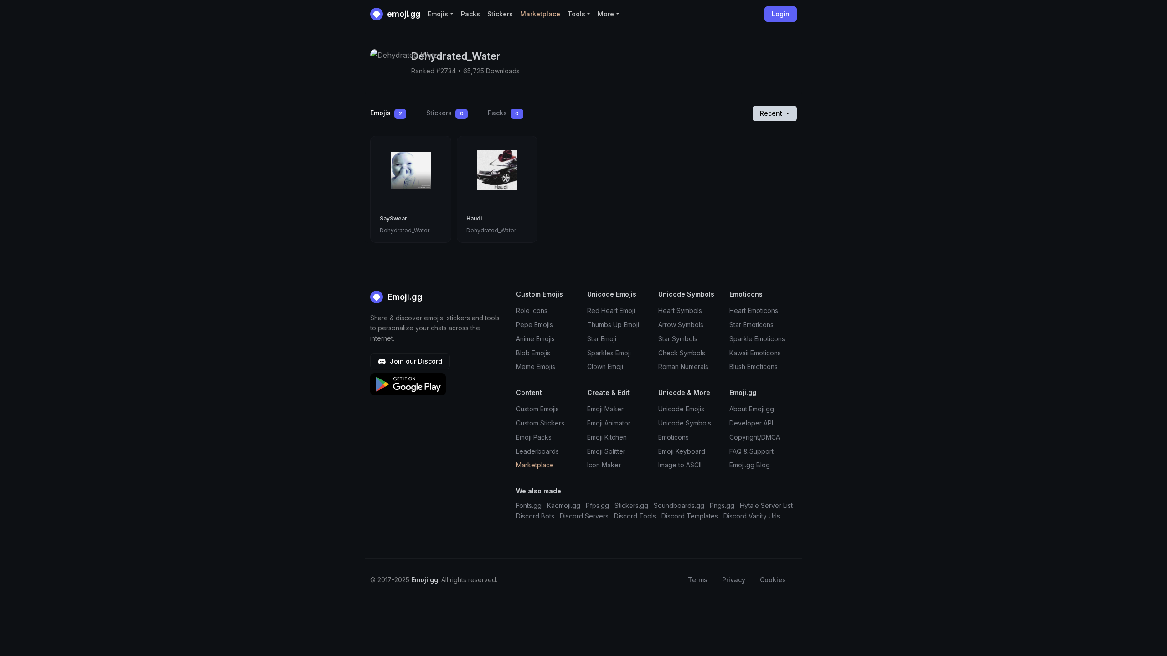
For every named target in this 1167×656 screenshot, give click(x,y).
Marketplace (540, 14)
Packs (470, 14)
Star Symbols (677, 339)
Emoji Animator (608, 423)
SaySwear (393, 218)
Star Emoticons (751, 324)
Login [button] (781, 14)
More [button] (606, 14)
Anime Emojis (535, 339)
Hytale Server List (766, 505)
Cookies (773, 580)
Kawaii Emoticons (755, 353)
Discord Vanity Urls (751, 516)
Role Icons (531, 310)
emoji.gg (402, 14)
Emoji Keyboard (681, 451)
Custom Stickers (540, 423)
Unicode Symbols (684, 423)
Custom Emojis (537, 409)
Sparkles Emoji (609, 353)
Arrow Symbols (680, 324)
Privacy (733, 580)
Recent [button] (772, 113)
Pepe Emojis (534, 324)
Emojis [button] (438, 14)
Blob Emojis (533, 353)
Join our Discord (415, 361)
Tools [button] (576, 14)
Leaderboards (537, 451)
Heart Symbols (680, 310)
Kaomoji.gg (563, 505)
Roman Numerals (683, 366)
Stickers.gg (631, 505)
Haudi (474, 218)
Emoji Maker (605, 409)
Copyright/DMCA (754, 437)
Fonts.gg (529, 505)
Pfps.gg (597, 505)
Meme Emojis (535, 366)
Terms (697, 580)
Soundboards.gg (679, 505)
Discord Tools (635, 516)
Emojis (386, 113)
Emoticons (673, 437)
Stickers (500, 14)
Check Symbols (681, 353)
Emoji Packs (534, 437)
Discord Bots (535, 516)
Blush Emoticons (753, 366)
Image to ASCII (680, 465)
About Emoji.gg (751, 409)
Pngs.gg (722, 505)
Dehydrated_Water (404, 230)
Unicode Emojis (681, 409)
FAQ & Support (751, 451)
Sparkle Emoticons (757, 339)
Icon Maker (604, 465)
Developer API (751, 423)
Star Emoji (601, 339)
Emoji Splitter (606, 451)
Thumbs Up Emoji (613, 324)
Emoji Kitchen (607, 437)
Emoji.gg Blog (749, 465)
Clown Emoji (605, 366)
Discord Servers (584, 516)
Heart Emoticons (753, 310)
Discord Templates (689, 516)
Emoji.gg (404, 297)
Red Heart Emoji (611, 310)
